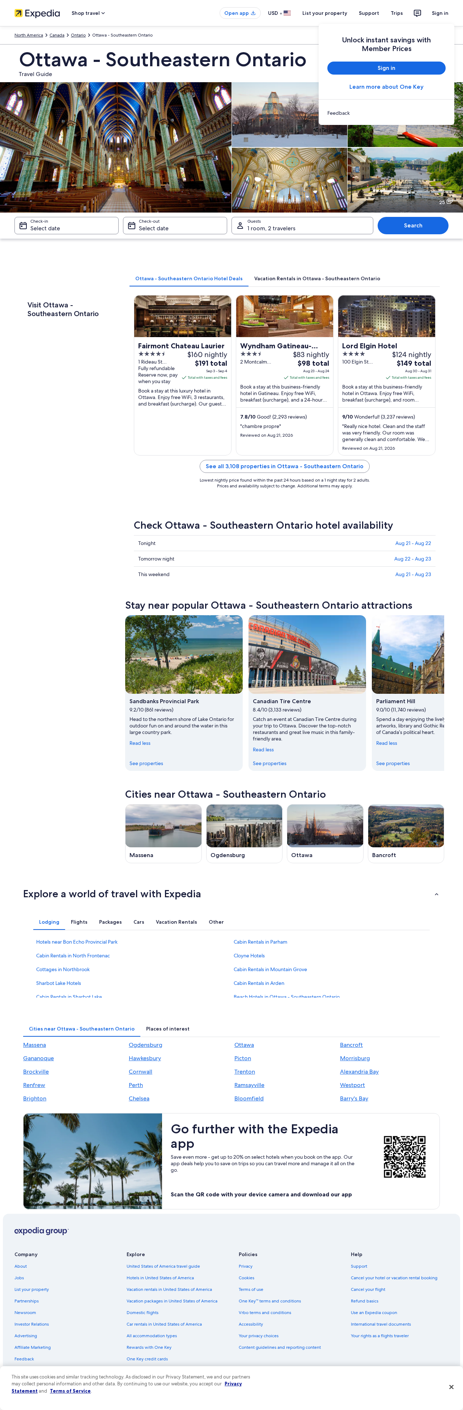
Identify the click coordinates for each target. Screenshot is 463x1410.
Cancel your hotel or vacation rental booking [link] (394, 1278)
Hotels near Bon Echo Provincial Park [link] (77, 942)
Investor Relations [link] (31, 1324)
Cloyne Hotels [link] (249, 955)
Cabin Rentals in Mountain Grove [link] (270, 969)
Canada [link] (57, 35)
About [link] (20, 1266)
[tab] (189, 278)
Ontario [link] (78, 35)
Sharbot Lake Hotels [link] (58, 983)
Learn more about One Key (386, 86)
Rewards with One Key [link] (149, 1347)
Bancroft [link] (351, 1045)
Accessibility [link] (251, 1324)
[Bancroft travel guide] (406, 833)
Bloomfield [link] (249, 1098)
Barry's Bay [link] (354, 1098)
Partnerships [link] (26, 1301)
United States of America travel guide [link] (163, 1266)
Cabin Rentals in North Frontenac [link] (73, 955)
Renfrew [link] (34, 1085)
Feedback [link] (24, 1359)
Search (413, 225)
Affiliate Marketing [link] (32, 1347)
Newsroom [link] (25, 1312)
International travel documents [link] (381, 1324)
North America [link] (28, 35)
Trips (397, 13)
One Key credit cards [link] (147, 1359)
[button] (231, 894)
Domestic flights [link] (142, 1312)
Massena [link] (34, 1045)
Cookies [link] (246, 1278)
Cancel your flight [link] (368, 1289)
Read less (139, 743)
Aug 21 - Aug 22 (413, 543)
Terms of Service (70, 1391)
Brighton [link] (34, 1098)
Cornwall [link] (140, 1071)
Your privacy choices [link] (259, 1336)
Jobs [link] (19, 1278)
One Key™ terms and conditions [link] (270, 1301)
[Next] (444, 693)
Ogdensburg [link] (145, 1045)
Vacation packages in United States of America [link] (172, 1301)
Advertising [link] (25, 1336)
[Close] (451, 1387)
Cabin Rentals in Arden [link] (259, 983)
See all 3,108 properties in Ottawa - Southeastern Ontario (285, 466)
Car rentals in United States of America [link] (164, 1324)
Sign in (440, 13)
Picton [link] (242, 1058)
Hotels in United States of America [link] (160, 1278)
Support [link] (359, 1266)
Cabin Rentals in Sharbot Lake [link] (69, 997)
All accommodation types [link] (152, 1336)
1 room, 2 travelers (271, 228)
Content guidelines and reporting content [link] (280, 1347)
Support (369, 13)
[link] (386, 113)
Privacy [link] (245, 1266)
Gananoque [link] (38, 1058)
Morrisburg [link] (355, 1058)
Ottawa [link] (244, 1045)
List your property (324, 13)
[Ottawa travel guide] (325, 833)
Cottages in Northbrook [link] (63, 969)
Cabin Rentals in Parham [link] (260, 942)
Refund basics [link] (364, 1301)
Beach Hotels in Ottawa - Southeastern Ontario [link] (287, 997)
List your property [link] (31, 1289)
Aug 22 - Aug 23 (412, 558)
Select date (45, 228)
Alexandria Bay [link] (359, 1071)
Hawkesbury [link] (145, 1058)
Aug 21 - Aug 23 (413, 574)
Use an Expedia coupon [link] (374, 1312)
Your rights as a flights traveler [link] (380, 1336)
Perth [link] (136, 1085)
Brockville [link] (36, 1071)
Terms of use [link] (251, 1289)
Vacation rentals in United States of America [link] (169, 1289)
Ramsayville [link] (249, 1085)
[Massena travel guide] (163, 833)
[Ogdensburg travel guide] (244, 833)
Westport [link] (352, 1085)
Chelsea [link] (139, 1098)
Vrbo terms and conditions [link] (265, 1312)
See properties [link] (146, 763)
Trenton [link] (244, 1071)
